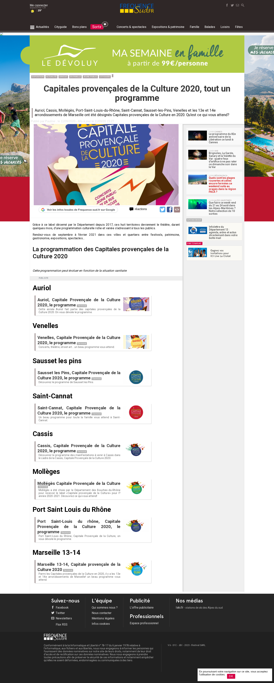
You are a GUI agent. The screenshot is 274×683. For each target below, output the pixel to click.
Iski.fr (199, 607)
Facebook (62, 607)
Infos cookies (101, 624)
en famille (75, 77)
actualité (51, 77)
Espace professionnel (144, 623)
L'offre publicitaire (142, 607)
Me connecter (39, 5)
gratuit (63, 77)
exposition (38, 77)
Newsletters (63, 618)
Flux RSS (61, 624)
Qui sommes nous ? (105, 607)
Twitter (60, 613)
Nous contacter (101, 613)
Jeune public (90, 77)
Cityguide (105, 77)
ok (231, 676)
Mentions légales (103, 618)
